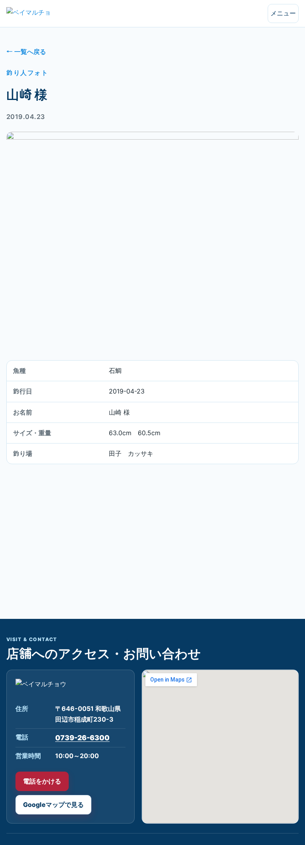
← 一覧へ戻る (26, 52)
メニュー (283, 13)
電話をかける (42, 781)
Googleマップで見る (53, 805)
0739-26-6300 (82, 738)
